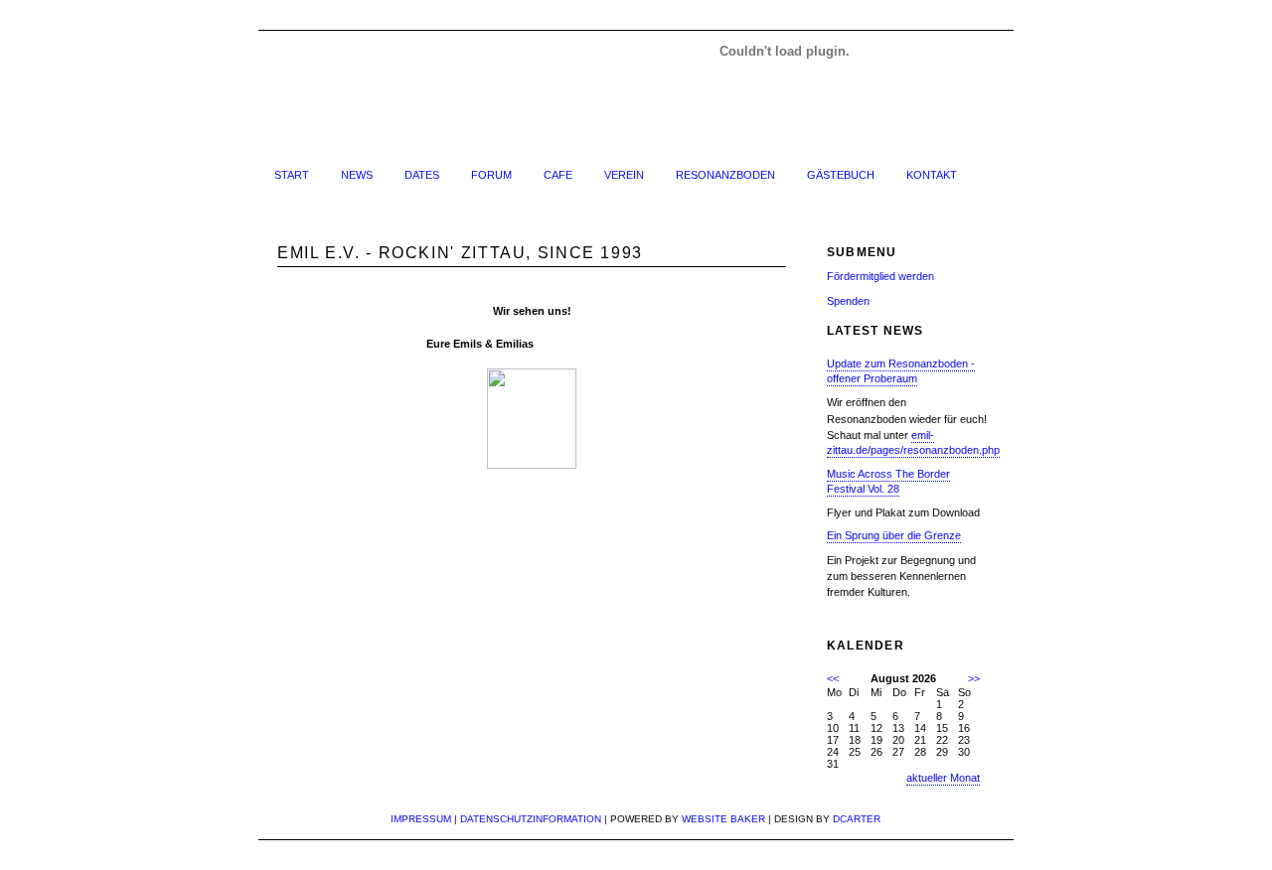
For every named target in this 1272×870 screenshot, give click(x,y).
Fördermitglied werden (880, 276)
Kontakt (931, 175)
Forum (491, 175)
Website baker (723, 818)
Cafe (558, 175)
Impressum (421, 818)
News (357, 175)
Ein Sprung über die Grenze (894, 535)
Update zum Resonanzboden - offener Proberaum (901, 371)
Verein (624, 175)
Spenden (848, 301)
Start (291, 175)
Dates (421, 175)
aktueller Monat (943, 778)
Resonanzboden (725, 175)
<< (833, 678)
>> (974, 678)
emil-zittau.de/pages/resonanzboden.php (913, 442)
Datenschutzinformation (530, 818)
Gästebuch (840, 175)
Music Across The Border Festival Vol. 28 (888, 481)
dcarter (856, 818)
